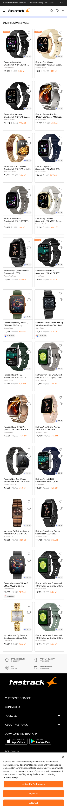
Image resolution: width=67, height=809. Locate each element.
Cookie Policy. (11, 777)
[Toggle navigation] (4, 10)
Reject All (33, 793)
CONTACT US (13, 707)
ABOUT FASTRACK (16, 724)
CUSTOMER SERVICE (18, 698)
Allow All (33, 802)
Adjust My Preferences (33, 784)
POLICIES (11, 716)
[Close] (63, 756)
